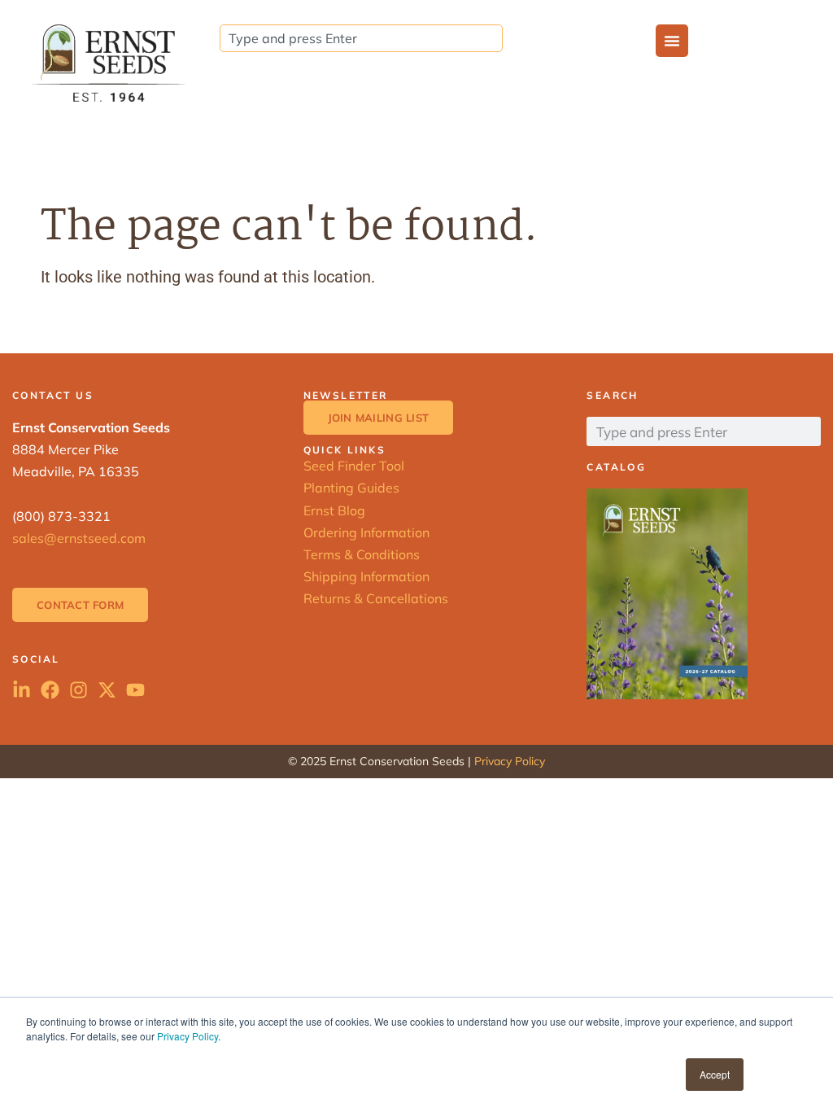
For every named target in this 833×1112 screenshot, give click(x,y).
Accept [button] (715, 1074)
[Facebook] (50, 690)
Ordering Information (366, 532)
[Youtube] (135, 690)
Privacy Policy (187, 1036)
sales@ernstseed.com (79, 538)
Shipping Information (366, 576)
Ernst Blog (334, 510)
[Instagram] (78, 690)
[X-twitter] (107, 690)
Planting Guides (351, 487)
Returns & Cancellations (375, 598)
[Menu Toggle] (672, 40)
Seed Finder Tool (353, 465)
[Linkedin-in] (21, 690)
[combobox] (361, 38)
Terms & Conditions (361, 554)
